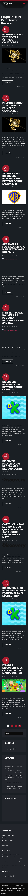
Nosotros (4, 843)
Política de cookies (7, 840)
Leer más (8, 82)
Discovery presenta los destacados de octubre (12, 385)
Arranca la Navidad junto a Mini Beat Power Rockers (13, 248)
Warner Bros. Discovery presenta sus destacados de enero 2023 (12, 178)
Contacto (5, 837)
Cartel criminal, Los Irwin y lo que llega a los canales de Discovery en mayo (13, 531)
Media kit (5, 845)
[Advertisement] (14, 811)
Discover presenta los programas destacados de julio (12, 466)
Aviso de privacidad (8, 835)
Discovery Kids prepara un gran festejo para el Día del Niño (14, 592)
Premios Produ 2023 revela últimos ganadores (12, 38)
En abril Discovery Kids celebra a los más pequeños (12, 669)
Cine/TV (16, 45)
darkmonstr (7, 45)
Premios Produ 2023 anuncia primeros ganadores (12, 106)
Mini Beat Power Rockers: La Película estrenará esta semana (13, 318)
